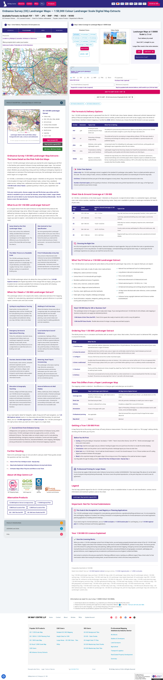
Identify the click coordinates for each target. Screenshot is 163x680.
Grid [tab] (43, 30)
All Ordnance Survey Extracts (38, 652)
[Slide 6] (25, 132)
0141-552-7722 (74, 669)
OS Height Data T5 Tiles (91, 640)
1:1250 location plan (122, 522)
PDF (74, 78)
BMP (95, 78)
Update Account (90, 617)
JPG (88, 78)
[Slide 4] (22, 132)
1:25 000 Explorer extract (97, 571)
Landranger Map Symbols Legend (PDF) (85, 497)
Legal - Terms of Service (48, 669)
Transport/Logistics (117, 651)
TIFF (81, 78)
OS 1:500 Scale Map (36, 640)
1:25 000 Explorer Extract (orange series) (21, 502)
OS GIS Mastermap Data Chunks (94, 644)
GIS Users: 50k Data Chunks (52, 149)
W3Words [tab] (59, 30)
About (66, 617)
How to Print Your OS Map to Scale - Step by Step (24, 462)
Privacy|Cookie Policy (34, 669)
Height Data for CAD (63, 636)
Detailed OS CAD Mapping (65, 632)
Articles (73, 617)
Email (93, 669)
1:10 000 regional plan (24, 419)
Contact (29, 4)
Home (51, 617)
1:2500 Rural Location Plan (37, 507)
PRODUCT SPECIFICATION (14, 523)
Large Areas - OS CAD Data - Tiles (67, 640)
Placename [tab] (27, 30)
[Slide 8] (28, 132)
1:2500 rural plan (38, 419)
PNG (102, 78)
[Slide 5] (24, 132)
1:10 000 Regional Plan (44, 502)
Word (109, 78)
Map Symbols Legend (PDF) (53, 144)
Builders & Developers (118, 639)
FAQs (36, 4)
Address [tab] (10, 30)
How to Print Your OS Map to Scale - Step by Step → (114, 459)
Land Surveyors (116, 643)
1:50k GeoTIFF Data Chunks (82, 321)
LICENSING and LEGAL (13, 528)
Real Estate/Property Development (122, 655)
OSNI (108, 120)
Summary (114, 659)
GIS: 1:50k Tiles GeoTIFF (16, 512)
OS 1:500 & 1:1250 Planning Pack (40, 636)
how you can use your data (136, 605)
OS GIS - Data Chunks (90, 636)
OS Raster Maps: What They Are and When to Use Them (27, 468)
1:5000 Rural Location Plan (17, 507)
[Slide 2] (19, 132)
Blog (42, 4)
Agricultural (114, 647)
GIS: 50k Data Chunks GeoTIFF (36, 512)
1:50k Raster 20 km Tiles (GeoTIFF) (84, 317)
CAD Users (33, 648)
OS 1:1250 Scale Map (36, 632)
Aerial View (6, 56)
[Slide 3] (21, 132)
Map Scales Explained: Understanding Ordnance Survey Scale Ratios (31, 465)
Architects (114, 635)
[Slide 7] (27, 132)
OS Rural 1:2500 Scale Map (38, 644)
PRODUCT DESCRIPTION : (24, 102)
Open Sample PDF (52, 140)
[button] (51, 4)
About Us (21, 4)
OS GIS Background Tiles (91, 632)
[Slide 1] (18, 132)
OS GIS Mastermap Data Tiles (93, 648)
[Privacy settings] (3, 676)
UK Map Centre (11, 4)
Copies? (72, 67)
